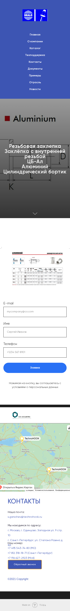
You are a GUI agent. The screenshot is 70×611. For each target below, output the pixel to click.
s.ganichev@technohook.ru (25, 517)
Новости (35, 89)
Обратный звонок (25, 564)
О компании (35, 41)
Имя (6, 323)
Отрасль (35, 82)
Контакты (35, 62)
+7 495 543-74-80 (19, 548)
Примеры (35, 75)
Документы (35, 69)
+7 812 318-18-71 (17, 553)
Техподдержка (35, 55)
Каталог (35, 48)
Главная (35, 34)
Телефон (10, 344)
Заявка (35, 367)
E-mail (8, 303)
